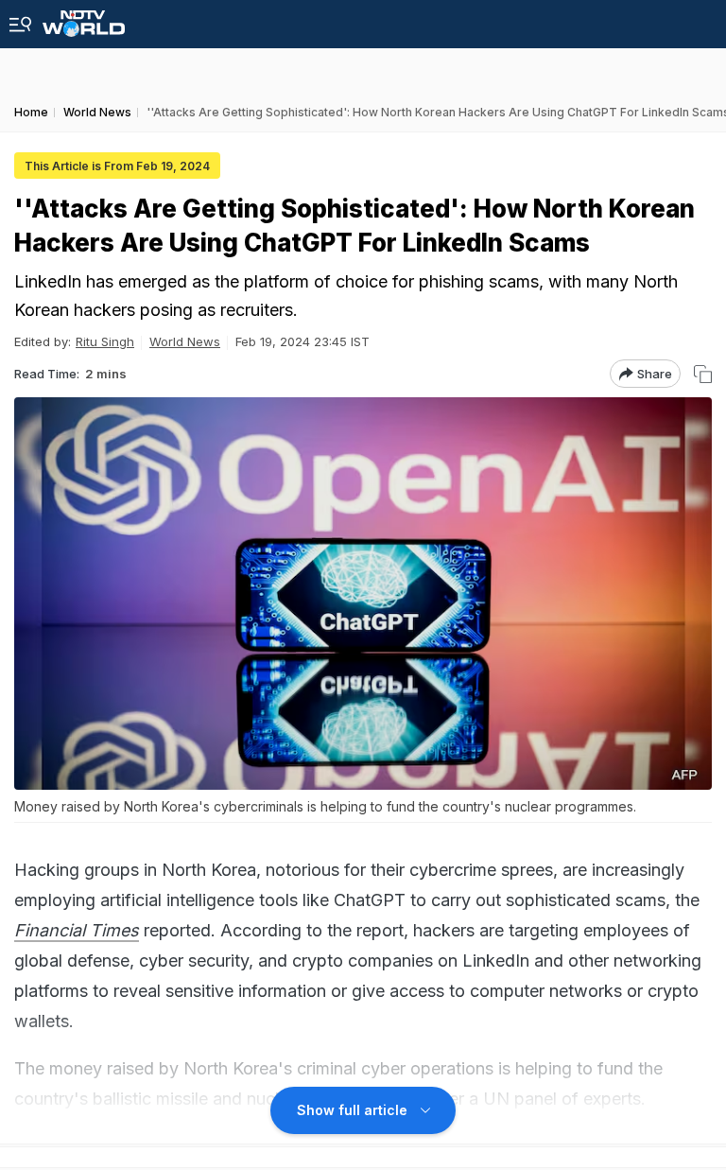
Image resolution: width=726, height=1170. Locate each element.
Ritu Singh (105, 341)
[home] (84, 18)
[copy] (703, 374)
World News (184, 341)
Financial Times (76, 930)
